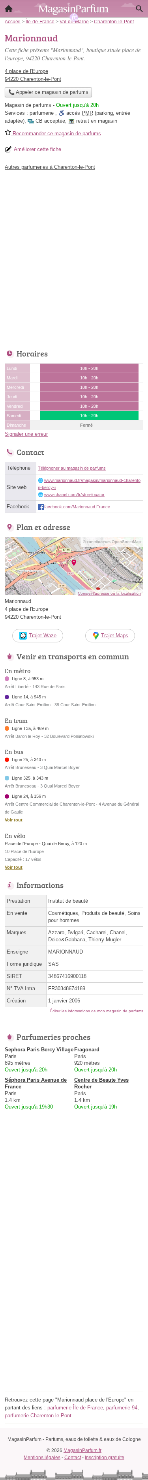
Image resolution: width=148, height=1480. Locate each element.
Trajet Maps (114, 635)
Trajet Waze (42, 635)
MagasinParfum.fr (82, 1450)
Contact (72, 1457)
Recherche (139, 8)
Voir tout (13, 819)
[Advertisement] (74, 258)
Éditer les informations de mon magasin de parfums (96, 1011)
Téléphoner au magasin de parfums (72, 468)
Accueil (8, 8)
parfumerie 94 (121, 1408)
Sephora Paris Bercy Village (39, 1050)
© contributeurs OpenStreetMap (112, 541)
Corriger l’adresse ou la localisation (109, 593)
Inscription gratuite (104, 1457)
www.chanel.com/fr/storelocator (74, 494)
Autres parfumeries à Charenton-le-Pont (50, 167)
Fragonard (86, 1050)
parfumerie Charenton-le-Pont (38, 1415)
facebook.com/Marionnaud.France (77, 506)
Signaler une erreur (26, 434)
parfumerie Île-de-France (75, 1408)
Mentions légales (42, 1457)
